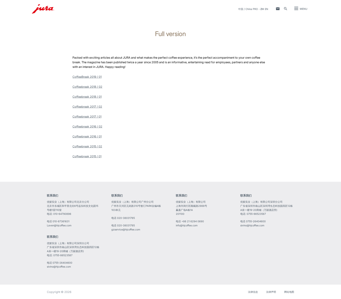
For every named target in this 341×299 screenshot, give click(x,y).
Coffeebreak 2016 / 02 (87, 126)
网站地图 (289, 291)
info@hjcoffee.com (186, 225)
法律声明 (271, 291)
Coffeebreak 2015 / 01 (86, 156)
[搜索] (285, 9)
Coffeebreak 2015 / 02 (87, 146)
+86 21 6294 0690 (193, 221)
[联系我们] (278, 9)
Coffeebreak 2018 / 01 (87, 96)
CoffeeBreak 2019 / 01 (87, 77)
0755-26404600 (256, 221)
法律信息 (253, 291)
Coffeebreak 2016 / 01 (87, 136)
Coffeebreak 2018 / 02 (87, 86)
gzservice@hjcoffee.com (125, 229)
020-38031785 (126, 225)
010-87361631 (61, 221)
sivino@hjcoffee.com (252, 225)
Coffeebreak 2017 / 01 (86, 116)
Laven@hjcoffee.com (59, 225)
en (266, 8)
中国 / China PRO (248, 8)
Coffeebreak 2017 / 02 (87, 106)
